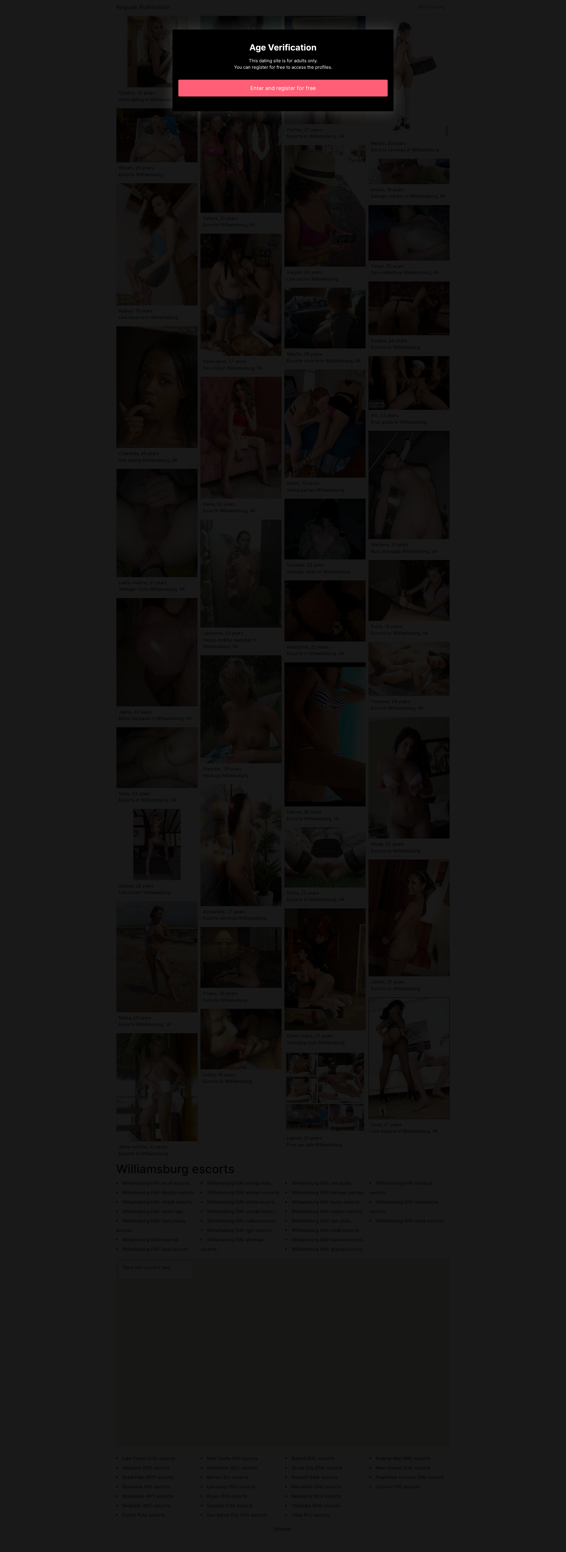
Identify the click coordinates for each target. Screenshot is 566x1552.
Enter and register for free (283, 88)
